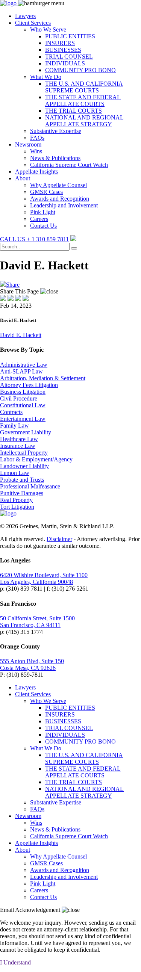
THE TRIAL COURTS (73, 110)
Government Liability (25, 432)
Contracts (11, 412)
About (22, 178)
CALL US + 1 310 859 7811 (34, 239)
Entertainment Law (22, 419)
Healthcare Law (19, 439)
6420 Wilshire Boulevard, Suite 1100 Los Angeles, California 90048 (44, 578)
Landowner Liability (24, 466)
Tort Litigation (17, 506)
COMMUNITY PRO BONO (80, 70)
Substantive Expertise (55, 131)
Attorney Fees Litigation (29, 385)
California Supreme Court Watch (69, 165)
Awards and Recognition (59, 198)
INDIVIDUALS (65, 63)
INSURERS (60, 43)
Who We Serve (48, 29)
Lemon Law (14, 473)
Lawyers (25, 16)
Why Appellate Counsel (58, 185)
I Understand (15, 962)
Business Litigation (22, 391)
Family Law (14, 425)
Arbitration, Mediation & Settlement (42, 378)
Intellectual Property (24, 452)
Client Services (33, 23)
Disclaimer (59, 539)
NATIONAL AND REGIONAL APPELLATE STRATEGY (84, 120)
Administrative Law (23, 364)
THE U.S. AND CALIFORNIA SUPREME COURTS (84, 87)
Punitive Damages (21, 493)
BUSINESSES (63, 50)
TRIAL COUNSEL (69, 56)
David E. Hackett (20, 335)
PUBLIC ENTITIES (70, 36)
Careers (39, 219)
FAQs (37, 138)
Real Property (16, 500)
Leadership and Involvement (64, 205)
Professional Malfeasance (30, 486)
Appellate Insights (36, 171)
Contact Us (43, 225)
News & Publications (55, 158)
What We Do (45, 77)
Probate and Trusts (22, 479)
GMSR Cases (46, 192)
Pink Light (42, 212)
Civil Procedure (18, 398)
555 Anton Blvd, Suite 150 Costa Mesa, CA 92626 (32, 664)
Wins (36, 151)
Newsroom (28, 144)
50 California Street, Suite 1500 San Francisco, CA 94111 (37, 621)
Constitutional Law (22, 405)
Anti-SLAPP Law (21, 371)
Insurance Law (17, 446)
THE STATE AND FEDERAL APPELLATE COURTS (83, 100)
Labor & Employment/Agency (36, 459)
